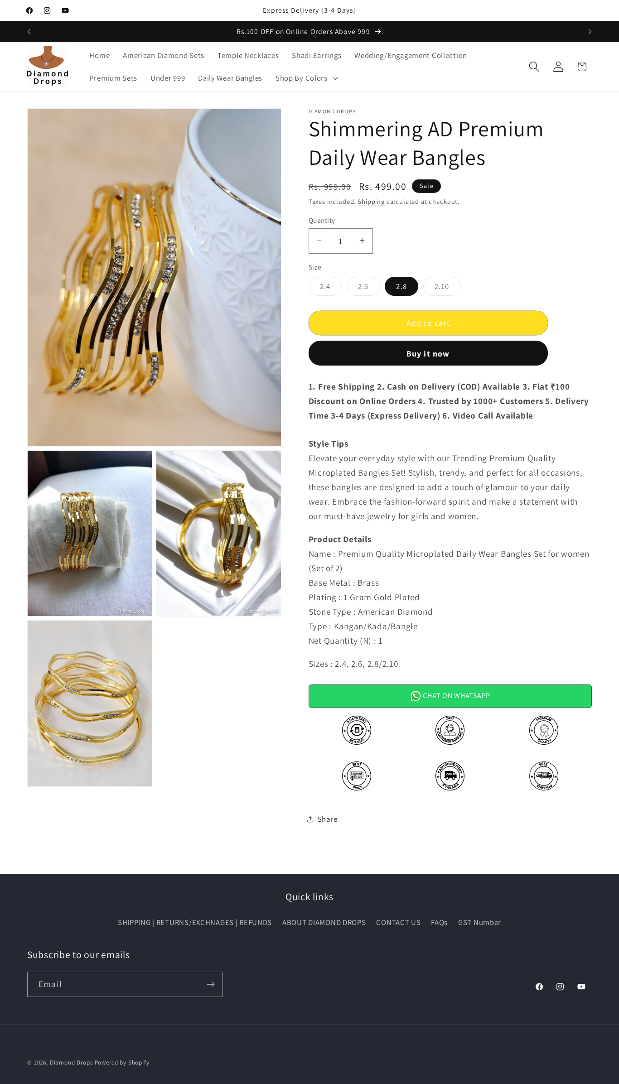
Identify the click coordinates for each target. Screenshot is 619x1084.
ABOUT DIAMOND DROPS (324, 922)
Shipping (371, 201)
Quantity (322, 219)
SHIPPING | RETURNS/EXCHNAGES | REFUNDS (195, 922)
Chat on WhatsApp (455, 695)
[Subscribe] (210, 984)
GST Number (479, 922)
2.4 (331, 288)
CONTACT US (398, 922)
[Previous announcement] (29, 31)
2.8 (401, 286)
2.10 (448, 288)
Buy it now (428, 353)
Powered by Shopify (122, 1062)
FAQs (439, 922)
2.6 (369, 288)
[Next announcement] (590, 31)
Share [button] (328, 819)
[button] (305, 78)
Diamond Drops (71, 1062)
